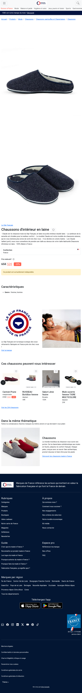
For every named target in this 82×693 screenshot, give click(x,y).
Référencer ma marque (50, 547)
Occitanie (52, 585)
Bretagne (27, 585)
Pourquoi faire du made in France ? (14, 564)
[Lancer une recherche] (78, 3)
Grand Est (5, 585)
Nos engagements (49, 511)
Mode (16, 8)
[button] (41, 664)
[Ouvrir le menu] (4, 3)
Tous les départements (10, 594)
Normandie (56, 581)
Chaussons (71, 19)
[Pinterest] (32, 625)
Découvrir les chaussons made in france (57, 456)
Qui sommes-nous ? (49, 502)
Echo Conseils (45, 687)
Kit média (45, 524)
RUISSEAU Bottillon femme (30, 393)
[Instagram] (12, 625)
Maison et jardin (26, 8)
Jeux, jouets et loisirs (56, 8)
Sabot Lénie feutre (48, 393)
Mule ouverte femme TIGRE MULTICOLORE (69, 394)
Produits (12, 19)
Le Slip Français (7, 225)
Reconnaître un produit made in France (15, 551)
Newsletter (5, 536)
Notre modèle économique (52, 519)
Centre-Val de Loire (20, 581)
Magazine (4, 528)
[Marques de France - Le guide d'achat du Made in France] (41, 3)
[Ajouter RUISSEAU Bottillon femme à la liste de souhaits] (36, 371)
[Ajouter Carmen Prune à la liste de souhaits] (16, 371)
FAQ (43, 555)
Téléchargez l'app (41, 599)
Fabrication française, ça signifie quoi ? (15, 568)
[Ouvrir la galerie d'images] (41, 82)
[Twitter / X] (22, 625)
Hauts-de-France (68, 581)
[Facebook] (7, 625)
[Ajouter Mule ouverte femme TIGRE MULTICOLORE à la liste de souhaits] (76, 371)
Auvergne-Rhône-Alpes (66, 585)
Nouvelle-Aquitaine (40, 585)
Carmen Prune (9, 392)
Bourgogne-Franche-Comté (40, 581)
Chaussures (29, 19)
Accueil (4, 19)
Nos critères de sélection (51, 515)
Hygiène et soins (40, 8)
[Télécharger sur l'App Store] (30, 605)
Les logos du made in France (12, 555)
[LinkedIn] (17, 625)
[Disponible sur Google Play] (52, 606)
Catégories (5, 502)
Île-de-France (6, 581)
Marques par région (12, 577)
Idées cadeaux (6, 519)
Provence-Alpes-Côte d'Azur (12, 590)
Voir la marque (6, 350)
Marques (4, 506)
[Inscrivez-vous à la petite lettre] (2, 625)
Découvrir (30, 13)
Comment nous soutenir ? (51, 506)
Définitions (5, 532)
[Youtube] (27, 625)
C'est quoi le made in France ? (12, 547)
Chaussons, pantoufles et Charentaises (50, 19)
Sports (68, 8)
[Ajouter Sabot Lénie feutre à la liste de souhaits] (56, 371)
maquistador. (7, 394)
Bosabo (45, 397)
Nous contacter (48, 528)
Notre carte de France (9, 524)
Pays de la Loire (16, 585)
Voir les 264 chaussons (9, 407)
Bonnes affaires (7, 8)
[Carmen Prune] (11, 379)
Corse (26, 590)
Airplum (25, 397)
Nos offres (46, 551)
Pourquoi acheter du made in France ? (15, 560)
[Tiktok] (37, 625)
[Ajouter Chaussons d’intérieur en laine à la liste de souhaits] (53, 230)
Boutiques (5, 515)
